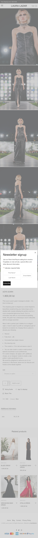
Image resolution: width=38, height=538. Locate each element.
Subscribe (6, 283)
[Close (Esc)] (35, 252)
